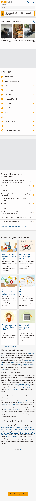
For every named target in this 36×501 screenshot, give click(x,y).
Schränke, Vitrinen (5, 364)
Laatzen (3, 429)
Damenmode (6, 409)
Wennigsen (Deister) (24, 429)
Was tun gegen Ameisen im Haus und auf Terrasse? (8, 292)
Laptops (5, 404)
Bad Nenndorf (7, 431)
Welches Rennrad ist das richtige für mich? (26, 257)
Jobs (6, 112)
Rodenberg (15, 429)
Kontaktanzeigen (10, 121)
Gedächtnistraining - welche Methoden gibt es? (9, 327)
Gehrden (6, 434)
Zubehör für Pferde (25, 387)
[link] (6, 34)
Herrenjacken (22, 400)
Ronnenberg (25, 432)
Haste (2, 427)
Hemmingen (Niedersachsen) (19, 431)
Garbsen (3, 369)
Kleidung (13, 362)
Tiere (6, 85)
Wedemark (18, 427)
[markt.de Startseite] (6, 2)
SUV (33, 353)
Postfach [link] (28, 4)
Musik (2, 355)
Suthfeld (18, 432)
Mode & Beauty (9, 90)
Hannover (30, 427)
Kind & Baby (8, 94)
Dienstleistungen (10, 117)
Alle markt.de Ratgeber (11, 346)
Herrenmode (16, 409)
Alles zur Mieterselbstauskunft (25, 292)
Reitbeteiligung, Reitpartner (23, 384)
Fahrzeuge (8, 103)
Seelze (7, 427)
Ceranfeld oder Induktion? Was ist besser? (25, 327)
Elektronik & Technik (11, 99)
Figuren (28, 400)
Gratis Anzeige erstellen (19, 494)
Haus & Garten (9, 76)
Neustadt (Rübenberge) (9, 432)
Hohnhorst (12, 427)
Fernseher (13, 404)
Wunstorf (24, 427)
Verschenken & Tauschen (12, 130)
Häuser (29, 353)
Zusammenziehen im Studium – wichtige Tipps (9, 257)
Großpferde (12, 386)
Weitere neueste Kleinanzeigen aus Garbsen (14, 226)
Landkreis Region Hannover (12, 436)
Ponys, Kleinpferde (25, 386)
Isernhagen (9, 429)
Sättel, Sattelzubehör (11, 389)
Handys (20, 402)
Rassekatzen (23, 379)
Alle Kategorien (5, 445)
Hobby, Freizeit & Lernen (12, 81)
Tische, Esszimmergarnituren (25, 364)
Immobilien (8, 108)
